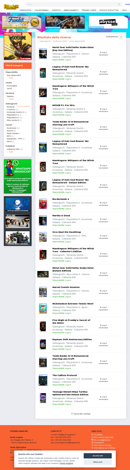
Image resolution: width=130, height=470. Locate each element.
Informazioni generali (103, 437)
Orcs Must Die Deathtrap (66, 232)
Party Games (12, 133)
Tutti (10, 78)
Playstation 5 (13, 117)
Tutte (11, 99)
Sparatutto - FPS (14, 139)
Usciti (9, 88)
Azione (10, 131)
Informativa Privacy (102, 445)
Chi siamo (98, 434)
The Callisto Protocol (64, 375)
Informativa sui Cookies (104, 448)
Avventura (11, 128)
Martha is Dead (61, 215)
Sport (9, 141)
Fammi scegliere (66, 463)
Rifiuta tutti (97, 462)
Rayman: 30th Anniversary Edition (72, 339)
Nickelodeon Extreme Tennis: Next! (72, 304)
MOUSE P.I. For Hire (63, 105)
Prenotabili (12, 86)
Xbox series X (13, 120)
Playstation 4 (13, 115)
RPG (9, 136)
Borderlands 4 (60, 199)
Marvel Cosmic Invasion (66, 287)
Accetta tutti (98, 456)
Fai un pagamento (101, 440)
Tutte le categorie (23, 106)
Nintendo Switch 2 (15, 112)
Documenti (98, 442)
